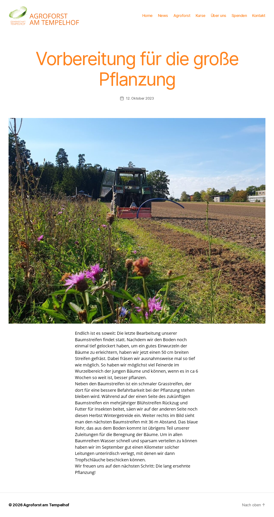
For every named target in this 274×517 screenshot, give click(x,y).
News (163, 15)
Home (147, 15)
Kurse (201, 15)
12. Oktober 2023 (140, 98)
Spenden (239, 15)
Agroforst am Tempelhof (46, 505)
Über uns (218, 15)
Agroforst (182, 15)
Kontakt (258, 15)
